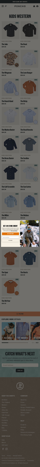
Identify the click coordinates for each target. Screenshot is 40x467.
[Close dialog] (37, 222)
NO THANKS (10, 240)
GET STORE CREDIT (10, 233)
